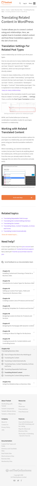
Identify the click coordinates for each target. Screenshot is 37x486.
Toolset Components (7, 408)
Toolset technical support (25, 249)
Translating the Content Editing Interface (17, 221)
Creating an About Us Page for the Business (17, 332)
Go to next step (17, 197)
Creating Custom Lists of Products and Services (18, 299)
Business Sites (5, 459)
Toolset (7, 3)
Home (3, 10)
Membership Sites (6, 461)
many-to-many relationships (11, 90)
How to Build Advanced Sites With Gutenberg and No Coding (26, 424)
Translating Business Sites (10, 350)
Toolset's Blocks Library (8, 411)
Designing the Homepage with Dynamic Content (18, 324)
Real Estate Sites (6, 453)
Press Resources (23, 412)
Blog (20, 404)
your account (26, 247)
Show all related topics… (10, 234)
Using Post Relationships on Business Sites (17, 383)
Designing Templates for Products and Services (18, 307)
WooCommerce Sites (7, 456)
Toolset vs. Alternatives (8, 414)
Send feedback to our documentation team (19, 262)
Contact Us (4, 424)
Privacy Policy (5, 427)
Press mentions (23, 409)
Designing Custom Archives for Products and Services (17, 316)
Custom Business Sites (16, 10)
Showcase (22, 406)
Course (7, 10)
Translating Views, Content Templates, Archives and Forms (19, 365)
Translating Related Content (13, 372)
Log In (25, 3)
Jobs (2, 430)
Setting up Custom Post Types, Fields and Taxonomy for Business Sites (16, 290)
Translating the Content (11, 223)
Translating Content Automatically (15, 231)
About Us (4, 422)
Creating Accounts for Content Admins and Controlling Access (17, 341)
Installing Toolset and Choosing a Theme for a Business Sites (18, 273)
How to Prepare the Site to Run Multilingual (18, 355)
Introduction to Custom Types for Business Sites (18, 282)
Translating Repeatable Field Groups (16, 218)
